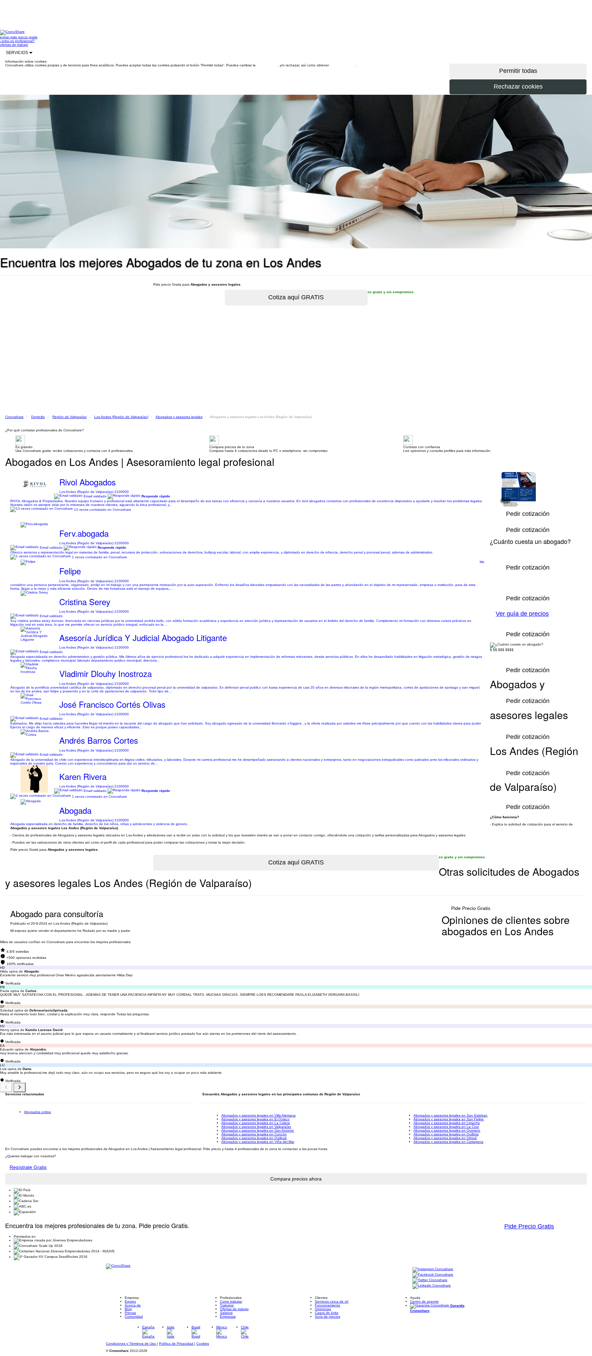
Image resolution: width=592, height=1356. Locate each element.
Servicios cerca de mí (331, 1301)
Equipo (130, 1301)
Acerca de (133, 1305)
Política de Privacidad (176, 1343)
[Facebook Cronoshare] (432, 1275)
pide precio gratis (23, 37)
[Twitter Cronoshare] (429, 1280)
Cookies (202, 1343)
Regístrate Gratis (28, 1167)
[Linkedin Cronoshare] (431, 1286)
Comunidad (134, 1316)
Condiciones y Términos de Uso (131, 1343)
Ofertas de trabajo (234, 1309)
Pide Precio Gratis (470, 908)
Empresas (228, 1316)
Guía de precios (327, 1316)
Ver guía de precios (522, 613)
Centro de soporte (424, 1301)
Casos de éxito (326, 1313)
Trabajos (227, 1305)
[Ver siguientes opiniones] (19, 1087)
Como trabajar (231, 1301)
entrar (5, 37)
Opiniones (323, 1309)
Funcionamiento (327, 1305)
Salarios (226, 1313)
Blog (128, 1309)
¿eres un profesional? (17, 41)
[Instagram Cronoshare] (432, 1269)
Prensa (130, 1313)
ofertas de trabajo (14, 45)
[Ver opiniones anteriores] (6, 1087)
